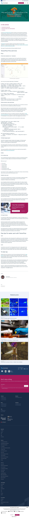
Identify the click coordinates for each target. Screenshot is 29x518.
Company (2, 430)
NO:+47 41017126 (3, 411)
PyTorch (2, 493)
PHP (1, 490)
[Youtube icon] (24, 368)
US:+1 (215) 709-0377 (3, 399)
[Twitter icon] (21, 368)
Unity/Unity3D (2, 488)
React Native (2, 484)
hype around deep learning (7, 32)
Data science (2, 452)
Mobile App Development (4, 444)
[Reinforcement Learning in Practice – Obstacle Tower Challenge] (14, 351)
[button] (14, 516)
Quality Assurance (3, 477)
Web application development (5, 443)
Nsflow (2, 500)
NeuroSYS (3, 43)
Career (2, 432)
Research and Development (4, 465)
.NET (1, 491)
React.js (2, 487)
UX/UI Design (2, 471)
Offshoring (2, 462)
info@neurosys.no (3, 410)
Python (2, 494)
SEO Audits (2, 479)
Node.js (2, 485)
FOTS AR (2, 503)
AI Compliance (2, 446)
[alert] (14, 512)
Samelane (2, 499)
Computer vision (3, 449)
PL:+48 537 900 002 (3, 398)
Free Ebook (2, 436)
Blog (1, 435)
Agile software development (4, 476)
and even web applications (10, 150)
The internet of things (3, 458)
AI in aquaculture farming (4, 441)
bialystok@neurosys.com (18, 397)
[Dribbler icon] (27, 368)
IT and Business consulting (4, 468)
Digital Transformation (4, 474)
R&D (1, 433)
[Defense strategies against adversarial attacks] (14, 307)
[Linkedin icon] (18, 368)
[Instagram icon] (23, 368)
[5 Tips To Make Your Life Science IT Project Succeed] (14, 329)
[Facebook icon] (20, 368)
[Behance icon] (26, 368)
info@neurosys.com (3, 397)
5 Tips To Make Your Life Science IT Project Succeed (9, 340)
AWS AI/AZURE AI (3, 455)
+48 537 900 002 (25, 0)
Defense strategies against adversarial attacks (9, 318)
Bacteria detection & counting (4, 502)
